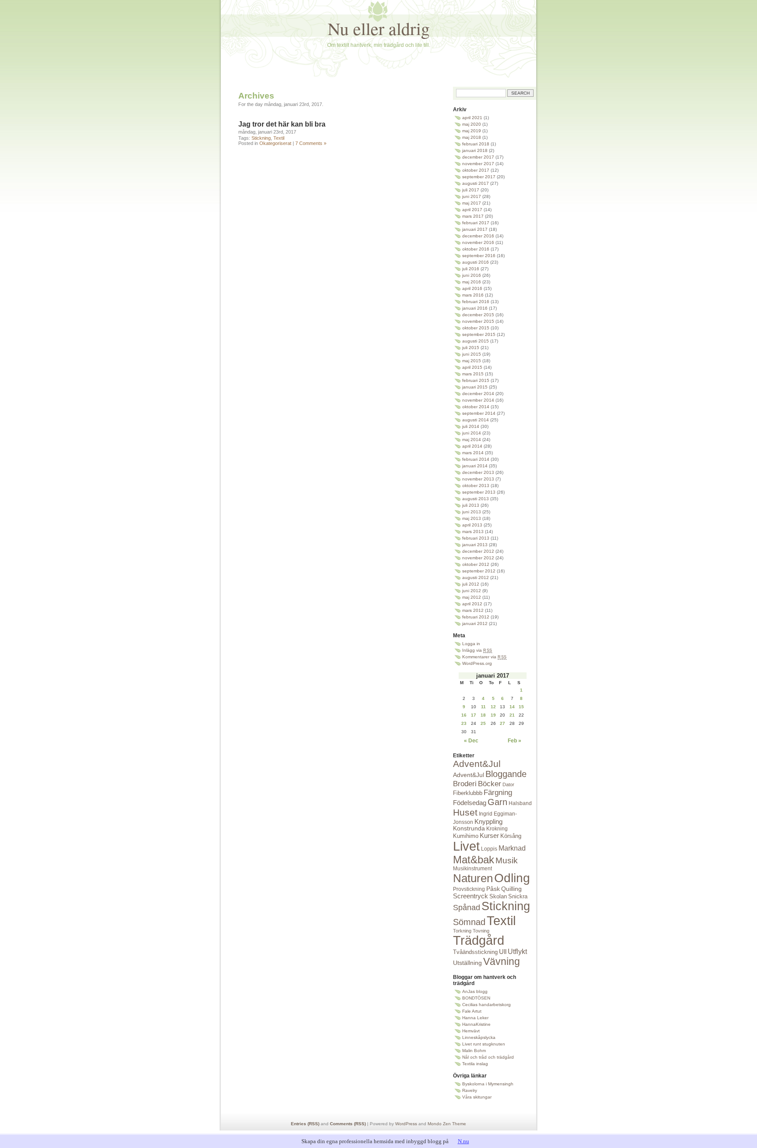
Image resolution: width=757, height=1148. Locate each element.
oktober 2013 (475, 485)
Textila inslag (475, 1063)
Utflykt (517, 951)
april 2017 (472, 209)
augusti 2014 (475, 419)
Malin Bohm (474, 1050)
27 (502, 723)
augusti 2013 (475, 498)
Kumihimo (465, 836)
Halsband (520, 803)
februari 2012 (475, 617)
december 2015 (478, 314)
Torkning (462, 930)
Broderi (465, 784)
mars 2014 (473, 452)
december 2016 (478, 235)
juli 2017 (470, 189)
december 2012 (478, 551)
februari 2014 (475, 459)
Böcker (489, 783)
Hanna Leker (475, 1017)
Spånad (466, 907)
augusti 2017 (475, 183)
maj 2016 (471, 281)
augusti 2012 (475, 577)
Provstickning (469, 889)
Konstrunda (469, 828)
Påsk (493, 889)
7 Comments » (310, 143)
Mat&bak (473, 859)
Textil (278, 138)
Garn (497, 802)
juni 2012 (471, 590)
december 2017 (478, 157)
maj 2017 (471, 203)
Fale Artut (471, 1011)
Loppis (489, 849)
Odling (512, 878)
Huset (465, 812)
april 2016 (472, 288)
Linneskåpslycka (478, 1037)
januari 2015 (475, 387)
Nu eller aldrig (379, 28)
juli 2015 (470, 347)
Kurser (489, 835)
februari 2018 (475, 143)
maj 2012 (471, 597)
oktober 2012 (475, 564)
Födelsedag (469, 802)
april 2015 (472, 367)
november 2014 (478, 400)
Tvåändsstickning (475, 952)
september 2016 (478, 255)
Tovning (481, 930)
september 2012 (478, 571)
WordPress (406, 1123)
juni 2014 (471, 433)
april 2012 (472, 603)
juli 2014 (470, 426)
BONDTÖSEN (476, 998)
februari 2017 (475, 222)
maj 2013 (471, 518)
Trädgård (478, 940)
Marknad (512, 848)
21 (512, 715)
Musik (506, 860)
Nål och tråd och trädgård (488, 1057)
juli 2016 (470, 268)
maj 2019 (471, 130)
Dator (508, 784)
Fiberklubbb (467, 793)
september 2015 (478, 334)
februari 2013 (475, 538)
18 (483, 715)
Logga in (471, 643)
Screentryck (470, 896)
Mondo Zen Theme (447, 1123)
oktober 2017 (475, 170)
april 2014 (472, 446)
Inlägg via (477, 650)
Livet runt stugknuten (483, 1044)
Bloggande (506, 774)
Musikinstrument (472, 868)
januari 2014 (475, 465)
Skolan (498, 896)
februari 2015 (475, 380)
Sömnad (469, 922)
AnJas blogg (475, 991)
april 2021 (472, 117)
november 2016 (478, 242)
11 (483, 706)
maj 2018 (471, 137)
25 (483, 723)
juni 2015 (471, 354)
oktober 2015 (475, 327)
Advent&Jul (477, 764)
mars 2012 (473, 610)
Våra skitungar (477, 1097)
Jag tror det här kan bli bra (281, 124)
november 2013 (478, 479)
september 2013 (478, 492)
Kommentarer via (484, 656)
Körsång (510, 836)
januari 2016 (475, 308)
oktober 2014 (475, 406)
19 (493, 715)
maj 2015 (471, 360)
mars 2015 (473, 373)
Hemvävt (471, 1030)
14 (512, 706)
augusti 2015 (475, 341)
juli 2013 (470, 505)
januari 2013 (475, 544)
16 (464, 715)
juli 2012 (470, 584)
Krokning (497, 829)
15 (521, 706)
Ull (502, 951)
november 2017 (478, 163)
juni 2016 (471, 275)
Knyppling (488, 821)
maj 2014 (471, 439)
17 (473, 715)
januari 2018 (475, 150)
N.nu (463, 1141)
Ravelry (469, 1090)
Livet (466, 846)
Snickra (517, 896)
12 (493, 706)
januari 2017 (475, 229)
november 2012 (478, 557)
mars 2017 (473, 216)
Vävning (501, 961)
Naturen (473, 878)
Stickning (261, 138)
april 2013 (472, 525)
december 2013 (478, 472)
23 (464, 723)
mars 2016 (473, 295)
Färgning (498, 792)
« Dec (471, 741)
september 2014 (478, 413)
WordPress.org (477, 663)
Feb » (514, 741)
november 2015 (478, 321)
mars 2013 (473, 531)
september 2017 (478, 176)
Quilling (511, 888)
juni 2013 (471, 511)
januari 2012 (475, 623)
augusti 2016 (475, 262)
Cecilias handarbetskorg (486, 1004)
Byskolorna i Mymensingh (487, 1083)
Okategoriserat (275, 143)
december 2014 (478, 393)
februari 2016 (475, 301)
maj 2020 (471, 124)
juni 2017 (471, 196)
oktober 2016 (475, 249)
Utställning (467, 963)
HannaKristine (476, 1024)
